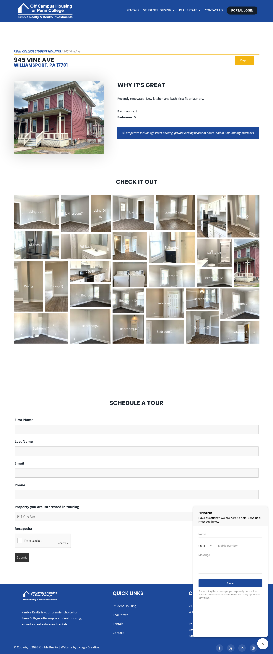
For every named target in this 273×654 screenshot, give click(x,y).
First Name (24, 419)
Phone (20, 485)
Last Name (24, 441)
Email (19, 463)
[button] (36, 212)
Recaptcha (23, 528)
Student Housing (157, 10)
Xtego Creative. (89, 647)
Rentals (132, 10)
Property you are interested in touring (47, 507)
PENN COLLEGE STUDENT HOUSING (37, 51)
